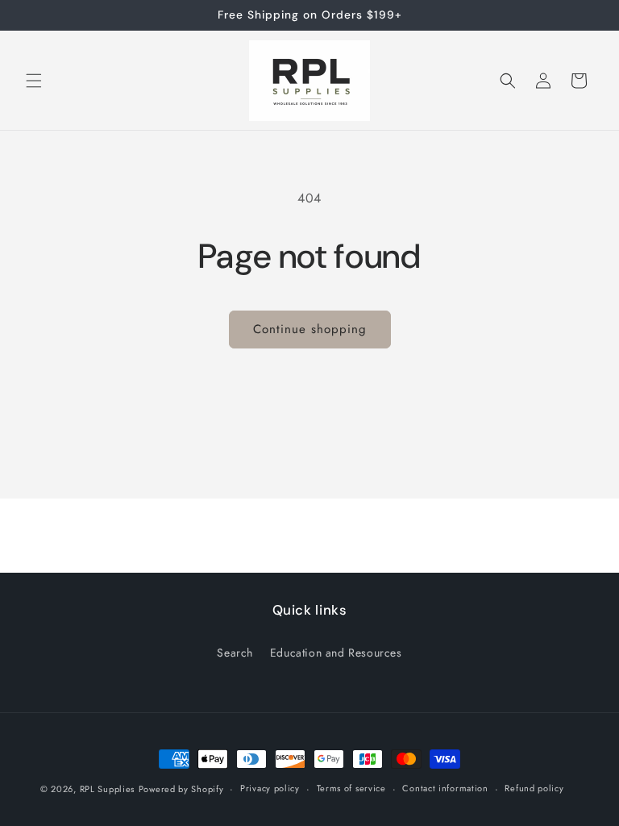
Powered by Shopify (181, 788)
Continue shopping (310, 329)
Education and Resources (336, 653)
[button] (34, 80)
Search (235, 653)
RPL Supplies (107, 788)
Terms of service (351, 788)
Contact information (445, 788)
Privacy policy (270, 788)
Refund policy (534, 788)
